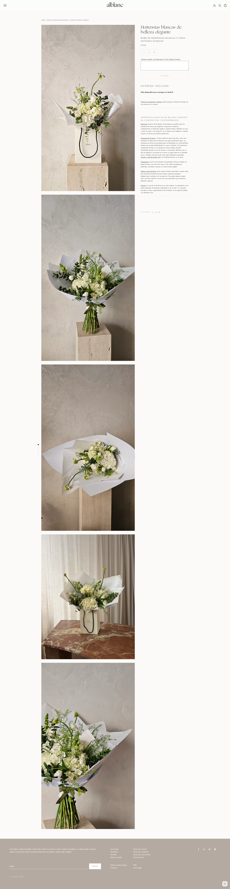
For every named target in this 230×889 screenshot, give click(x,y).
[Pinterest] (159, 212)
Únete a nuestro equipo (119, 865)
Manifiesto (114, 852)
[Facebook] (153, 212)
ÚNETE (95, 866)
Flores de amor (138, 857)
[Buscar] (220, 5)
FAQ (134, 865)
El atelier (114, 854)
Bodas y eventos (116, 857)
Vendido (165, 76)
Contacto (114, 868)
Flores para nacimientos (141, 854)
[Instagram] (209, 849)
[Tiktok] (204, 849)
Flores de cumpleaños (141, 852)
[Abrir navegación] (5, 5)
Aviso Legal (137, 868)
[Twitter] (156, 212)
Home (43, 20)
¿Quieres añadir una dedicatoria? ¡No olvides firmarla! (160, 59)
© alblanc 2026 (16, 877)
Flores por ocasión (140, 849)
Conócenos (115, 849)
